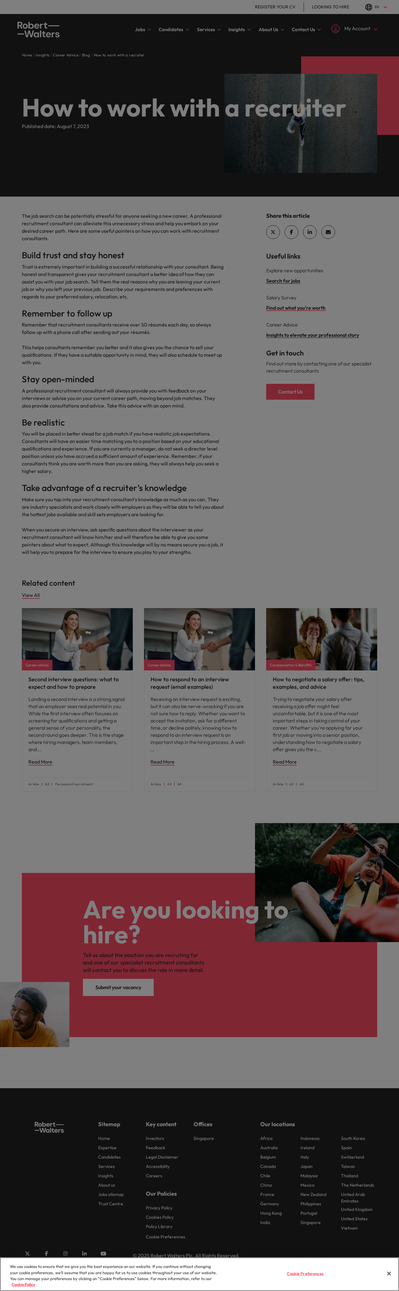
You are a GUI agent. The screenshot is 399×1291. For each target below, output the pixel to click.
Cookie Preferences (305, 1273)
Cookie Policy (23, 1284)
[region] (199, 1274)
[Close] (389, 1273)
